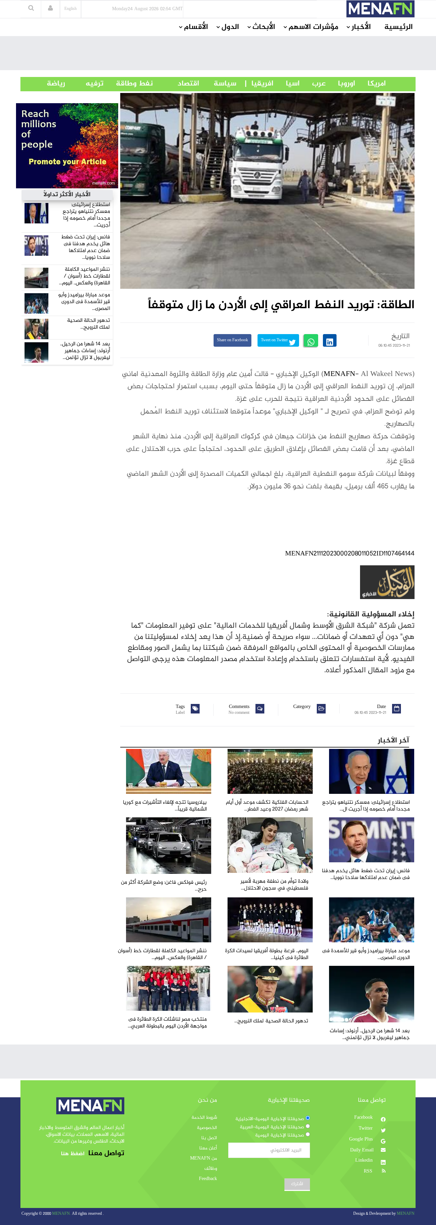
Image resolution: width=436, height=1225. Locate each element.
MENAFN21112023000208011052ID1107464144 (350, 554)
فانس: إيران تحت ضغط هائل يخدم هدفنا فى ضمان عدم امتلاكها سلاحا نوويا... (85, 247)
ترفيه (84, 83)
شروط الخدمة (204, 1118)
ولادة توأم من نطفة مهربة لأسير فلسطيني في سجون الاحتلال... (274, 885)
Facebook (364, 1118)
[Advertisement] (218, 55)
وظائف (210, 1169)
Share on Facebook (232, 340)
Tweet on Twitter (275, 340)
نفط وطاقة (128, 83)
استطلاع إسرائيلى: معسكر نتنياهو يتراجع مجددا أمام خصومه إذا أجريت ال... (366, 806)
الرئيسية (398, 27)
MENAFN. (61, 1214)
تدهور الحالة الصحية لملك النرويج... (88, 324)
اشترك (297, 1184)
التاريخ (400, 336)
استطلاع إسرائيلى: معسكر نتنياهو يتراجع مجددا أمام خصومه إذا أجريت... (86, 215)
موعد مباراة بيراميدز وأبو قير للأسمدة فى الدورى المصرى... (84, 301)
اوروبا (340, 83)
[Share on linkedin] (330, 340)
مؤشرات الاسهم (313, 27)
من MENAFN (203, 1159)
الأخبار (361, 27)
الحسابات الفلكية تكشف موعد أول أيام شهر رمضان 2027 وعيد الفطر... (267, 806)
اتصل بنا (209, 1138)
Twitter (366, 1129)
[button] (50, 9)
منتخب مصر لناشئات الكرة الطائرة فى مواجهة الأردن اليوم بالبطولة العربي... (167, 1023)
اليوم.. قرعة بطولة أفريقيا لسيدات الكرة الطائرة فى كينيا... (266, 954)
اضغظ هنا (72, 1154)
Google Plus (361, 1139)
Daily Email (362, 1150)
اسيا (287, 83)
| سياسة (225, 83)
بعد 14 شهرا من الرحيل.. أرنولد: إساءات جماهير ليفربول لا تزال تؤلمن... (85, 351)
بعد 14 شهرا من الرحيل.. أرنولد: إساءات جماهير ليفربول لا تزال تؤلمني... (370, 1034)
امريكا (370, 83)
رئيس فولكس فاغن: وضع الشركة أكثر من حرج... (164, 886)
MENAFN (339, 374)
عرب (313, 83)
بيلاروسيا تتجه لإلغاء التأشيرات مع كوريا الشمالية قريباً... (165, 806)
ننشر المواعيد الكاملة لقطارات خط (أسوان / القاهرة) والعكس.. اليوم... (84, 276)
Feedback (208, 1179)
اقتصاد (176, 83)
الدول (230, 27)
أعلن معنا (208, 1148)
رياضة (50, 83)
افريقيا (259, 83)
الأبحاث (263, 27)
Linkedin (364, 1161)
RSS (369, 1171)
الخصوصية (207, 1128)
